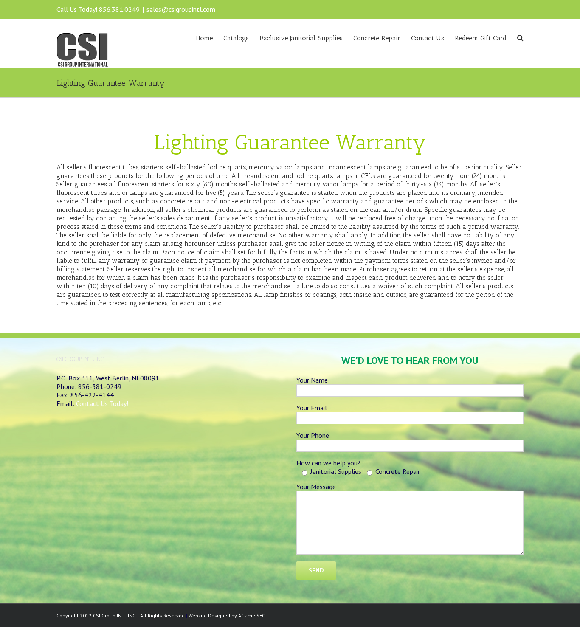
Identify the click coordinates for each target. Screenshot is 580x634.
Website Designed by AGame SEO (227, 615)
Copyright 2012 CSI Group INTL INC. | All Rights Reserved (120, 615)
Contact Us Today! (102, 403)
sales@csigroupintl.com (180, 9)
